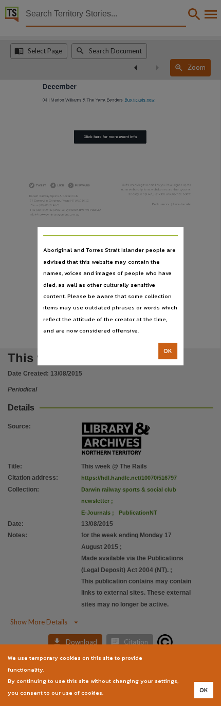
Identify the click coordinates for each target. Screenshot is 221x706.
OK (167, 351)
